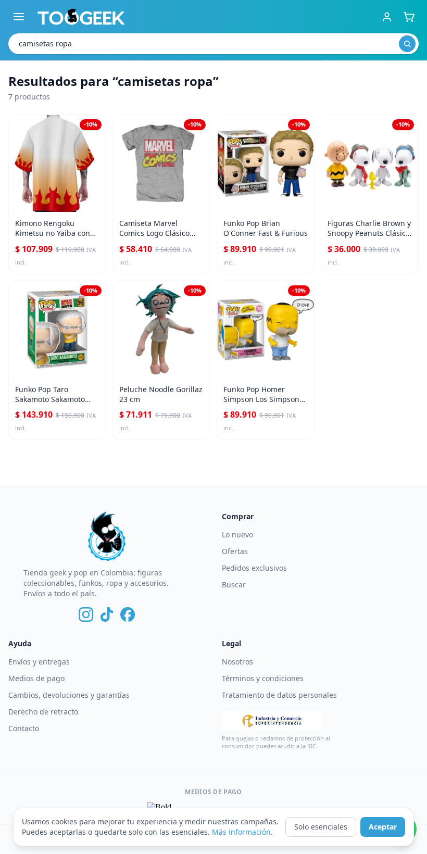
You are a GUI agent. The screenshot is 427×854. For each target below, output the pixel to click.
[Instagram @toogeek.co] (86, 614)
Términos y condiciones (263, 678)
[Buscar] (407, 43)
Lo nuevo (237, 534)
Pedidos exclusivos (254, 568)
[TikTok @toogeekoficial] (106, 614)
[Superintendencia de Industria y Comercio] (272, 720)
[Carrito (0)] (409, 17)
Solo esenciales (320, 827)
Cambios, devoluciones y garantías (69, 695)
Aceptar (383, 827)
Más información (241, 832)
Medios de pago (36, 678)
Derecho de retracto (43, 712)
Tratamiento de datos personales (279, 695)
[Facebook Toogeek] (127, 614)
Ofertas (235, 551)
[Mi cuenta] (387, 17)
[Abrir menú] (18, 16)
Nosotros (237, 662)
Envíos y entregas (39, 662)
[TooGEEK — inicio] (81, 16)
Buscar (234, 584)
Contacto (23, 728)
